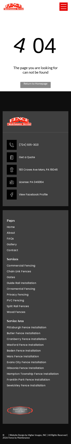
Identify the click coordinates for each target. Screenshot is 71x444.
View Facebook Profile (33, 194)
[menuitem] (20, 227)
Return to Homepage (35, 83)
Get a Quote (27, 157)
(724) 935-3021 (29, 145)
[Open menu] (63, 6)
